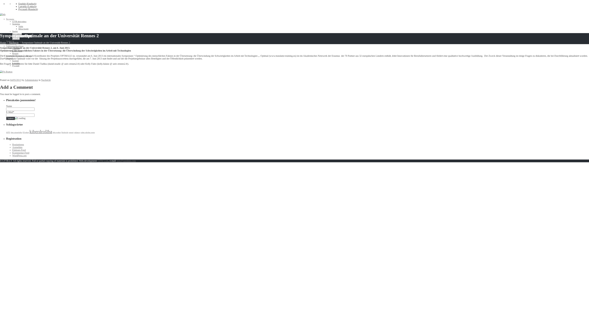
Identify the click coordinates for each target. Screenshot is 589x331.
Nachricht (10, 41)
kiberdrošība (40, 131)
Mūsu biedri (23, 29)
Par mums (10, 19)
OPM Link (103, 161)
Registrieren (18, 144)
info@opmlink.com (126, 161)
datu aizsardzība (16, 132)
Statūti (15, 31)
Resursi (15, 53)
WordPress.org (19, 155)
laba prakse (57, 132)
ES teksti (26, 132)
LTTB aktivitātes (19, 21)
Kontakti (16, 39)
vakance (77, 132)
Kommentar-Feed (20, 153)
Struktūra (16, 24)
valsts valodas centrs (88, 132)
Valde (20, 26)
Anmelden (17, 147)
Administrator (31, 80)
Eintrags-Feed (19, 150)
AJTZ (8, 132)
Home (3, 42)
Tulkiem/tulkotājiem (14, 46)
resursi (71, 132)
